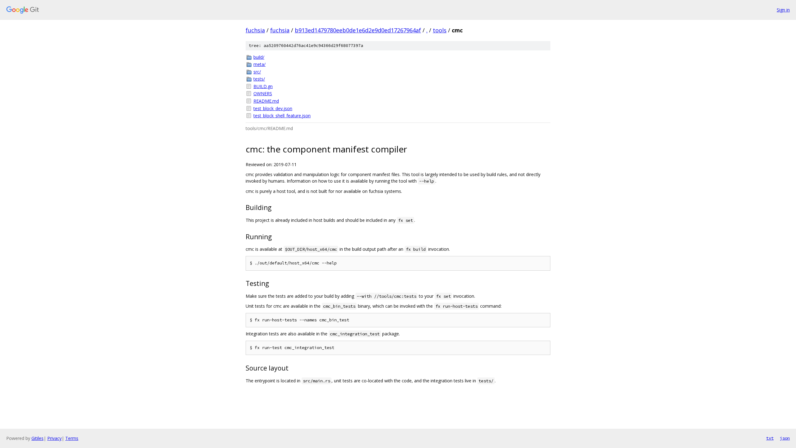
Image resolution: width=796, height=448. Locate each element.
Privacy (54, 438)
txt (770, 438)
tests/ (259, 79)
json (785, 438)
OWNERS (262, 93)
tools (440, 30)
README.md (266, 101)
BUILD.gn (263, 86)
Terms (71, 438)
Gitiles (37, 438)
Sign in (783, 10)
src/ (257, 72)
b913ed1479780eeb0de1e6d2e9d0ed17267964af (358, 30)
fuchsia (255, 30)
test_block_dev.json (272, 108)
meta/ (259, 64)
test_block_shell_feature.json (282, 116)
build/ (258, 57)
